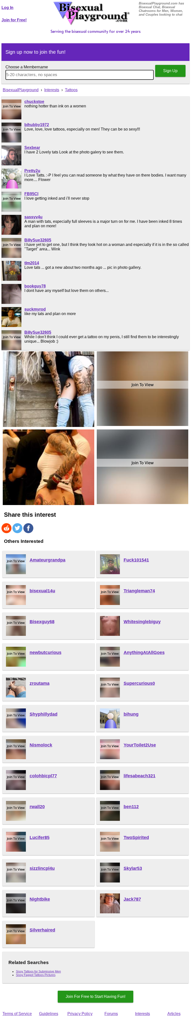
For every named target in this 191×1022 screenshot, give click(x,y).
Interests (142, 1014)
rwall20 (37, 806)
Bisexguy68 (42, 621)
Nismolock (41, 745)
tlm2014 (31, 263)
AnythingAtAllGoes (144, 652)
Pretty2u (32, 171)
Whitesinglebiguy (142, 621)
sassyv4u (33, 217)
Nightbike (40, 899)
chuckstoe (34, 101)
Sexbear (32, 147)
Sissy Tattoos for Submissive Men (38, 971)
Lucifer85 (39, 837)
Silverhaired (42, 930)
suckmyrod (35, 309)
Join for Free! (14, 20)
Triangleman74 (139, 590)
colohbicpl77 (43, 775)
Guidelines (48, 1014)
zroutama (39, 683)
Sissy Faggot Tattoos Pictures (35, 975)
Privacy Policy (80, 1014)
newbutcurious (45, 652)
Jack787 (132, 899)
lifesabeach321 (139, 775)
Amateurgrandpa (47, 559)
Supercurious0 (139, 683)
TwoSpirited (136, 837)
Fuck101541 (136, 559)
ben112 (131, 806)
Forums (111, 1014)
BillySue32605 (37, 240)
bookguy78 (35, 286)
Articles (174, 1014)
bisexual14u (42, 590)
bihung (131, 714)
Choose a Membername (26, 67)
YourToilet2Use (140, 745)
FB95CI (31, 194)
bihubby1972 (36, 125)
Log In (7, 7)
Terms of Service (17, 1014)
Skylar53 (133, 868)
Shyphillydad (43, 714)
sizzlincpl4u (42, 868)
